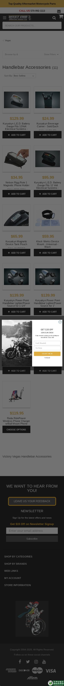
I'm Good (47, 358)
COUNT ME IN (47, 354)
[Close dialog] (60, 321)
